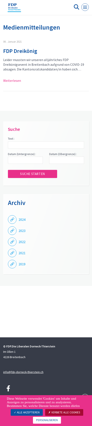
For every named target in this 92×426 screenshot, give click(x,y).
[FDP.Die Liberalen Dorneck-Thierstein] (14, 9)
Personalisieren (47, 420)
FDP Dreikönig (20, 50)
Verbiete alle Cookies (65, 412)
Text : (11, 139)
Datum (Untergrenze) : (22, 154)
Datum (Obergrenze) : (63, 154)
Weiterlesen (12, 80)
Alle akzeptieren (28, 412)
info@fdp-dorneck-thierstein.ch (23, 372)
